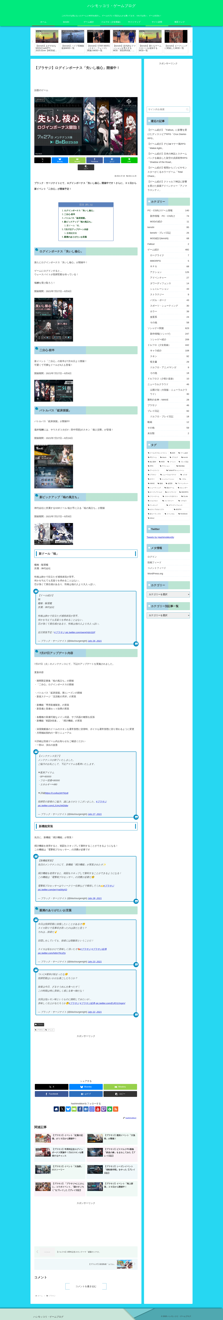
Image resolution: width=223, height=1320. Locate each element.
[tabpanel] (47, 41)
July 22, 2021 (95, 1012)
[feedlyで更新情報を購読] (109, 1109)
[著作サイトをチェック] (56, 1109)
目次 (81, 204)
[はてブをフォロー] (86, 1109)
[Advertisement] (86, 78)
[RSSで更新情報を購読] (115, 1109)
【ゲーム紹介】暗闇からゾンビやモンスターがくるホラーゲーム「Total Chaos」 (167, 171)
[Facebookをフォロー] (80, 1109)
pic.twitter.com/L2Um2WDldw (53, 805)
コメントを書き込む (85, 1286)
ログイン (152, 556)
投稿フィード (154, 562)
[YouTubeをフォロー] (97, 1109)
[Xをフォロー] (62, 1109)
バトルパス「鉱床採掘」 (75, 218)
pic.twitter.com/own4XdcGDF (80, 632)
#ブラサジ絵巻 (99, 949)
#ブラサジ (59, 632)
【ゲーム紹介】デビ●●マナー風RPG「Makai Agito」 (167, 146)
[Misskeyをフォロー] (74, 1109)
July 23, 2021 (95, 961)
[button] (86, 167)
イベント (50, 1030)
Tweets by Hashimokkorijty (160, 537)
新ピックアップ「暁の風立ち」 (78, 222)
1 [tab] (107, 57)
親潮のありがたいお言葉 (75, 237)
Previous (32, 41)
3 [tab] (115, 57)
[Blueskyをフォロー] (68, 1109)
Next (190, 41)
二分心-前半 (69, 214)
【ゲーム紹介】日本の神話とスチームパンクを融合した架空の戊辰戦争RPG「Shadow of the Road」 (167, 157)
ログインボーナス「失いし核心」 (79, 210)
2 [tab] (111, 57)
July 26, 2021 (95, 641)
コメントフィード (157, 568)
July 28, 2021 (95, 898)
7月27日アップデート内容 (76, 229)
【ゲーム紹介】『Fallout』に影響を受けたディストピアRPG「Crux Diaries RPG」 (167, 134)
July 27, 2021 (95, 814)
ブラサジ (40, 1024)
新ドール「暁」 (74, 225)
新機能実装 (72, 233)
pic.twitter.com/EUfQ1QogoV (110, 1003)
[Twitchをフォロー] (103, 1109)
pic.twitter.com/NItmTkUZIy (52, 953)
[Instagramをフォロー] (91, 1109)
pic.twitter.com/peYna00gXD (52, 889)
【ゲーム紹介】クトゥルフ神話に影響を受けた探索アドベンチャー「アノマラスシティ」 (167, 185)
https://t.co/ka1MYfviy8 (56, 793)
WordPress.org (155, 573)
